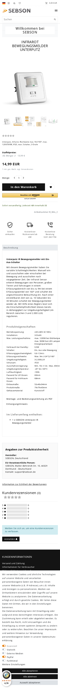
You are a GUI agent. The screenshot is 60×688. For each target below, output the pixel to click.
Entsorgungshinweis (17, 404)
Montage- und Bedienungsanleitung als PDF (29, 399)
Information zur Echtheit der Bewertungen (24, 484)
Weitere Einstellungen (13, 664)
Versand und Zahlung (13, 563)
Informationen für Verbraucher (18, 567)
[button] (30, 196)
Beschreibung (10, 247)
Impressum (51, 629)
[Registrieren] (14, 3)
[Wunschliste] (19, 3)
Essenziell (12, 646)
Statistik (11, 649)
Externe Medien (15, 653)
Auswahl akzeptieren (30, 682)
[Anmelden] (8, 3)
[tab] (30, 248)
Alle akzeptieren (30, 670)
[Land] (4, 3)
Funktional (12, 660)
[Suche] (55, 19)
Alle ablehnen (30, 676)
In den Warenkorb (24, 187)
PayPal (10, 657)
